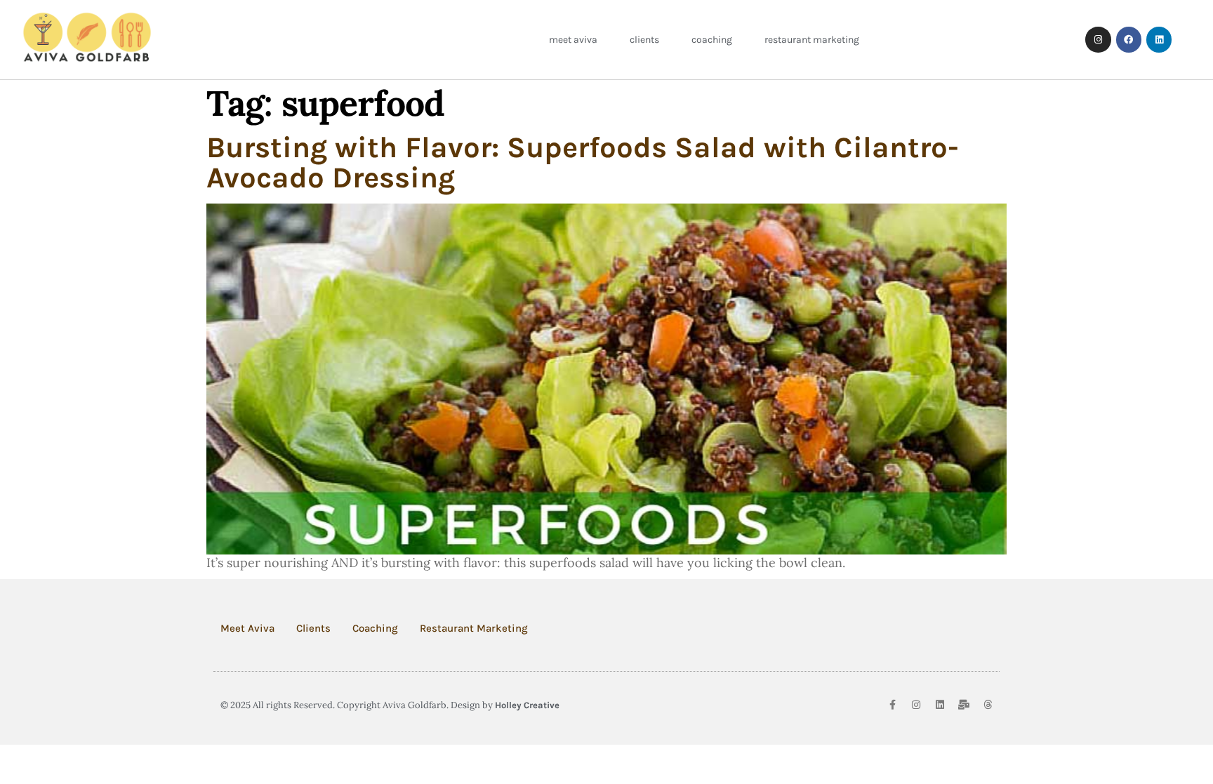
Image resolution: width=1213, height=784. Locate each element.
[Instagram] (1098, 39)
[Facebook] (1128, 39)
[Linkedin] (1159, 39)
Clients (644, 40)
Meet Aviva (573, 40)
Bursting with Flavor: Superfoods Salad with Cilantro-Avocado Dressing (582, 162)
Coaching (711, 40)
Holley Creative (527, 705)
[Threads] (988, 705)
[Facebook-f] (892, 705)
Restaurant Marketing (811, 40)
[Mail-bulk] (964, 705)
